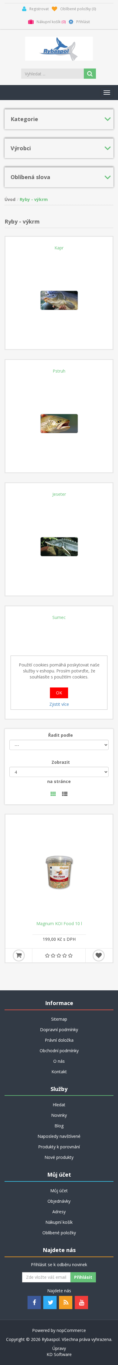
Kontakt (59, 1071)
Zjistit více (59, 704)
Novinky (59, 1115)
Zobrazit (60, 762)
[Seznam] (65, 794)
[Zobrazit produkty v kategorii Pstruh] (59, 419)
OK (59, 693)
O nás (59, 1061)
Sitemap (59, 1019)
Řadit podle (60, 735)
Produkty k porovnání (59, 1147)
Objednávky (59, 1201)
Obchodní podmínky (59, 1050)
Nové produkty (59, 1157)
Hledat (59, 1105)
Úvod (10, 199)
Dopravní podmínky (59, 1029)
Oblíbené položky (59, 1233)
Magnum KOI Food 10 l (59, 923)
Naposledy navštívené (59, 1136)
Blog (59, 1126)
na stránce (59, 781)
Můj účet (59, 1190)
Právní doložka (59, 1040)
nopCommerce (71, 1330)
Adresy (59, 1211)
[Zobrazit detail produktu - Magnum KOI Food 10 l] (59, 868)
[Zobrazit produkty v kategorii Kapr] (59, 296)
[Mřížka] (53, 794)
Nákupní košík (59, 1222)
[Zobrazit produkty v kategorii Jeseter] (59, 542)
